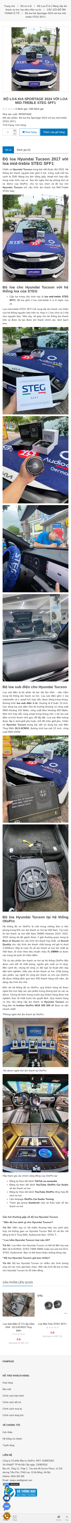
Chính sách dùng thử (13, 1415)
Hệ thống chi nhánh (12, 1438)
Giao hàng (8, 1382)
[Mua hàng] (12, 1321)
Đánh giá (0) (24, 149)
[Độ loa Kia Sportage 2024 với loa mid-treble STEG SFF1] (35, 59)
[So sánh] (25, 1321)
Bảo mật (7, 1389)
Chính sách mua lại (12, 1408)
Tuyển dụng (8, 1445)
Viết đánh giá (36, 108)
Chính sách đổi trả (12, 1402)
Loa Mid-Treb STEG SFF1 (52, 1323)
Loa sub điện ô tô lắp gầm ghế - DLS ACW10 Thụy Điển (19, 1327)
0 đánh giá (21, 108)
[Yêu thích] (19, 1321)
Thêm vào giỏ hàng (54, 132)
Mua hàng (31, 132)
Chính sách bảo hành (13, 1395)
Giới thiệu (7, 1432)
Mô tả (8, 149)
